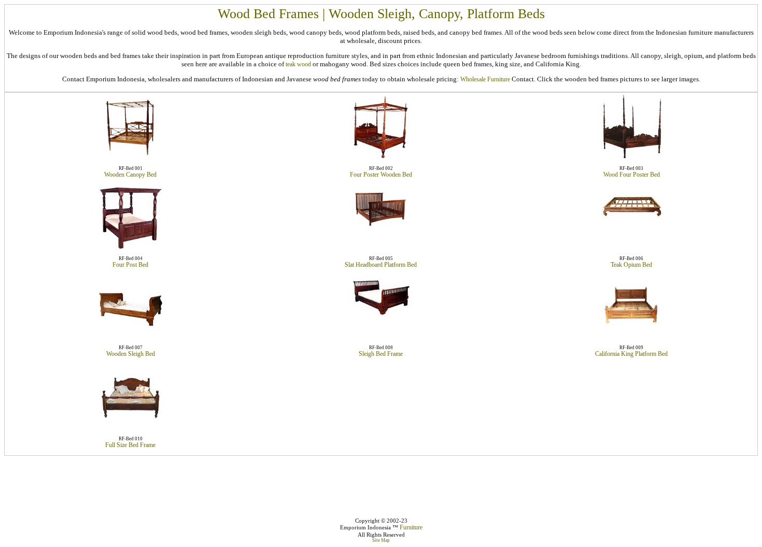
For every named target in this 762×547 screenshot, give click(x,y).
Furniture (411, 527)
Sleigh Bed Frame (381, 353)
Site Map (381, 540)
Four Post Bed (130, 264)
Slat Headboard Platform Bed (381, 264)
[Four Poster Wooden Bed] (381, 157)
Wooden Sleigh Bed (130, 353)
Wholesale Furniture (485, 79)
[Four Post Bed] (130, 247)
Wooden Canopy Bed (130, 174)
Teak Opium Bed (631, 264)
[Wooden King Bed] (631, 332)
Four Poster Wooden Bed (381, 174)
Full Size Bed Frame (130, 445)
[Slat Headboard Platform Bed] (380, 230)
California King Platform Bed (631, 353)
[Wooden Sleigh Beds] (130, 336)
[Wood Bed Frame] (131, 427)
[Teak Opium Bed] (631, 222)
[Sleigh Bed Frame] (380, 317)
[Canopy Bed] (131, 157)
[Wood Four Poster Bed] (631, 157)
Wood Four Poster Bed (631, 174)
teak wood (298, 64)
